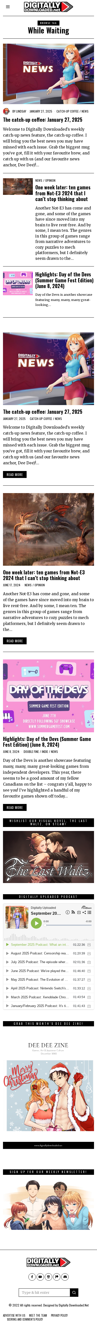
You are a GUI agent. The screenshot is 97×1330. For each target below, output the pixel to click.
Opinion (50, 180)
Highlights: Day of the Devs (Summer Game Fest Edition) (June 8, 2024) (64, 280)
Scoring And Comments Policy (25, 1319)
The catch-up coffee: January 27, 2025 (42, 119)
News (85, 111)
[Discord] (65, 1277)
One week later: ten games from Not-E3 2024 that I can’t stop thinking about (63, 193)
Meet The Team (38, 1315)
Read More (15, 474)
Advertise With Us (14, 1315)
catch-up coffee (67, 111)
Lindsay (21, 111)
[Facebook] (32, 1277)
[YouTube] (40, 1277)
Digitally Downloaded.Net (74, 1305)
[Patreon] (56, 1277)
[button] (74, 1292)
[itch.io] (48, 1277)
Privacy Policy (59, 1315)
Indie (45, 751)
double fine (31, 751)
